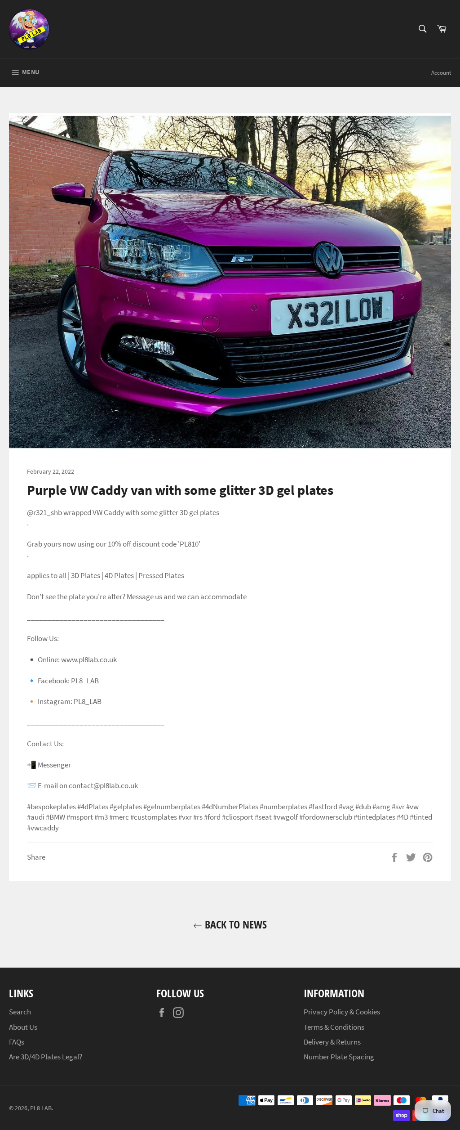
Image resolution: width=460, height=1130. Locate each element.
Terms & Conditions (334, 1027)
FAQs (16, 1042)
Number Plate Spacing (339, 1057)
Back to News (234, 924)
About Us (23, 1027)
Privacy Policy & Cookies (342, 1012)
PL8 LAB (41, 1108)
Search (20, 1012)
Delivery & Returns (332, 1042)
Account (441, 72)
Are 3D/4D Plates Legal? (45, 1057)
